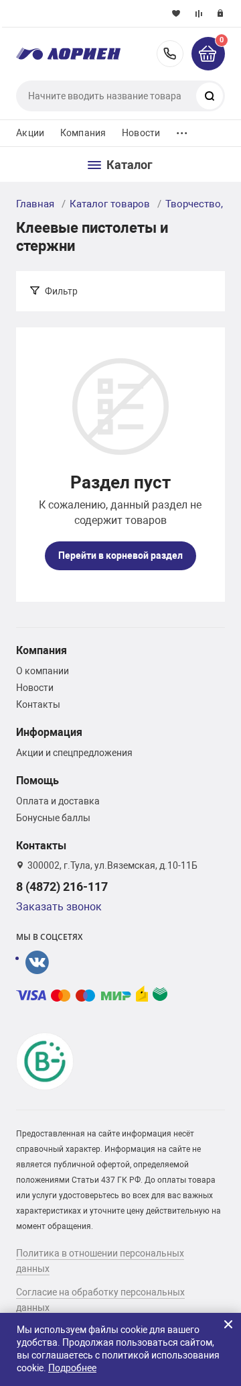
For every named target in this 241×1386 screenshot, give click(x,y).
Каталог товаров (110, 204)
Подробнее (72, 1368)
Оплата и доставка (58, 801)
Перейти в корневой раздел (120, 555)
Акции (30, 132)
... (182, 130)
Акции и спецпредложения (74, 752)
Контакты (38, 704)
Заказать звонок (59, 906)
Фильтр (61, 291)
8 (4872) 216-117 (170, 53)
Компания (83, 132)
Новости (141, 132)
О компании (42, 670)
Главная (35, 204)
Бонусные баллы (53, 817)
